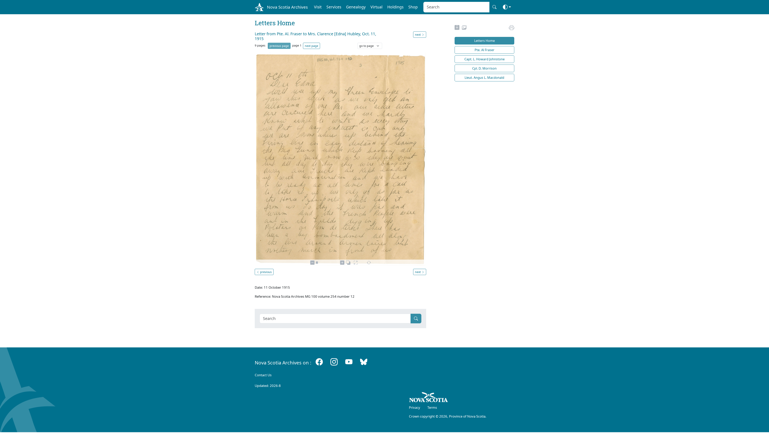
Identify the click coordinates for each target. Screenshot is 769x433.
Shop (413, 7)
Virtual (376, 7)
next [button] (418, 34)
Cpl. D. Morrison (484, 68)
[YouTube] (349, 362)
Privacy (414, 407)
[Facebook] (319, 362)
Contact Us (263, 375)
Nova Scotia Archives (287, 7)
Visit (318, 7)
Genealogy (356, 7)
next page (311, 46)
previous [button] (265, 272)
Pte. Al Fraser (484, 50)
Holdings (395, 7)
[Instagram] (334, 362)
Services (333, 7)
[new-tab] (457, 28)
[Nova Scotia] (428, 398)
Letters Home (484, 40)
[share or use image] (464, 28)
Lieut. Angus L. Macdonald (484, 77)
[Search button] (494, 7)
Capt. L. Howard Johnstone (484, 59)
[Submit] (416, 318)
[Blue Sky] (363, 362)
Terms (432, 407)
